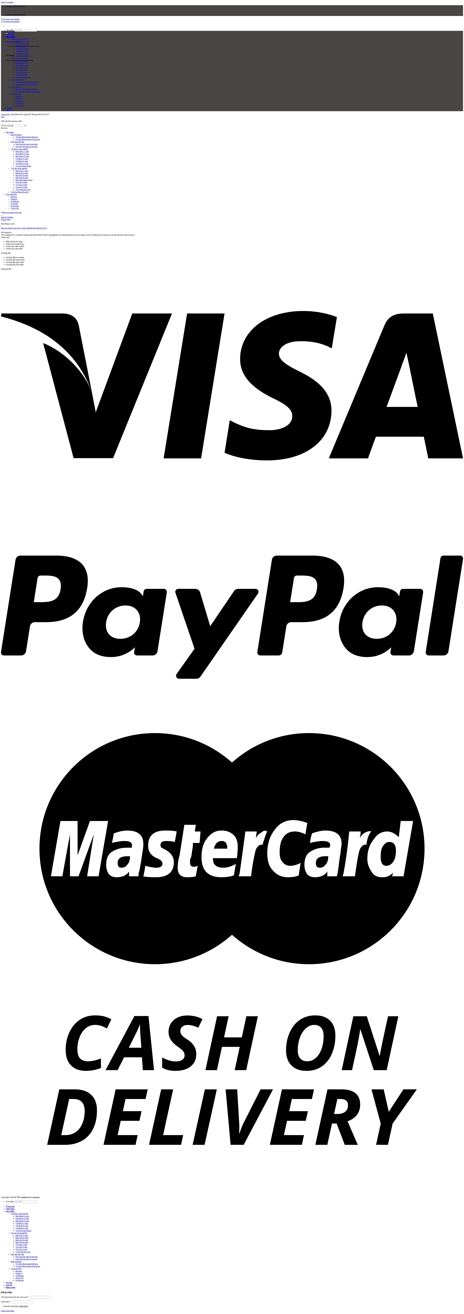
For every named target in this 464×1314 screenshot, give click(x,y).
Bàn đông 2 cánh (22, 44)
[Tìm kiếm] (7, 1204)
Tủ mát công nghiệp (19, 58)
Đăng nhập (23, 1306)
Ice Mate (14, 203)
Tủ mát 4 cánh (21, 72)
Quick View (6, 219)
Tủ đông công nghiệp (19, 39)
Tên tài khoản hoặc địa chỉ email (14, 1297)
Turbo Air (19, 103)
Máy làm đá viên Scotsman (26, 84)
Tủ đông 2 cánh (21, 48)
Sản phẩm (10, 36)
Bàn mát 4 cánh (21, 67)
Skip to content (7, 2)
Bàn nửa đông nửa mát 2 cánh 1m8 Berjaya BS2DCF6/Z (24, 228)
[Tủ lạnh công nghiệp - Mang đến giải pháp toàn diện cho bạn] (10, 20)
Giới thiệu (10, 34)
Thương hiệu (16, 94)
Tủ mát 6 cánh (21, 74)
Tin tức (9, 108)
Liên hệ (9, 110)
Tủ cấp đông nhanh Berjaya (26, 89)
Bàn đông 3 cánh (22, 46)
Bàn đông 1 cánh (22, 41)
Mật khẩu (5, 1301)
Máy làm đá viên (17, 79)
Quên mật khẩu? (7, 1311)
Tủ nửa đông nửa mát (20, 192)
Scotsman (19, 105)
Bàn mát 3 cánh (21, 65)
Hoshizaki (19, 101)
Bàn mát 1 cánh (21, 60)
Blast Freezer (16, 87)
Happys (18, 98)
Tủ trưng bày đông (23, 56)
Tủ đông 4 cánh (21, 51)
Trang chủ (10, 32)
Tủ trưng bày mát (22, 77)
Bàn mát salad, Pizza (23, 180)
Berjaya (18, 96)
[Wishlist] (2, 215)
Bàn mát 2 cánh (21, 63)
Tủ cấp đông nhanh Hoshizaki (27, 91)
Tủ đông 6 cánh (21, 53)
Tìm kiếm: (10, 30)
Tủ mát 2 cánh (21, 70)
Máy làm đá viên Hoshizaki (26, 82)
